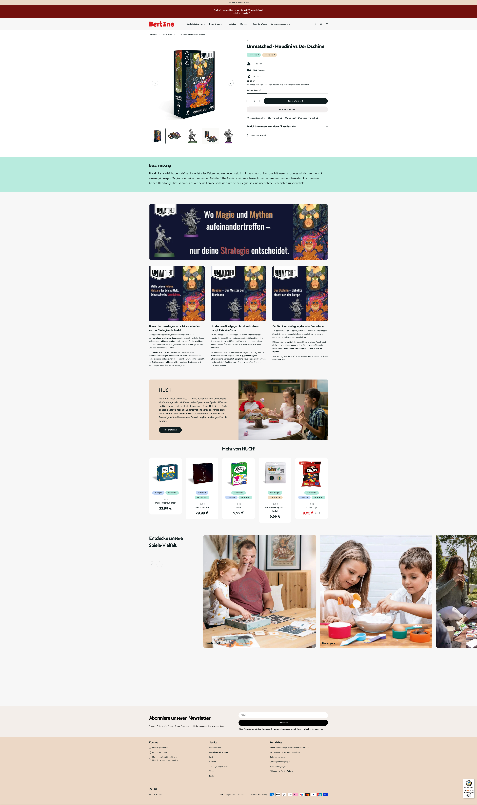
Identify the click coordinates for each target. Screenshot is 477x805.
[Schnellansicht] (176, 465)
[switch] (468, 795)
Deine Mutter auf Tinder (165, 503)
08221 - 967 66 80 (159, 752)
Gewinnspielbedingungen (280, 761)
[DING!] (238, 474)
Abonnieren (283, 722)
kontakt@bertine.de (160, 747)
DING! (238, 507)
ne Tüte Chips (312, 507)
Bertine (158, 794)
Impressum (230, 794)
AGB (221, 794)
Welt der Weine (202, 507)
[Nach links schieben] (155, 83)
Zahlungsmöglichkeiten (218, 766)
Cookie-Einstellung (259, 794)
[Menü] (473, 780)
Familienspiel (254, 54)
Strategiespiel (270, 54)
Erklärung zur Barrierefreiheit (281, 771)
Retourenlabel (215, 747)
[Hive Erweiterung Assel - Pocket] (275, 474)
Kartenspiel (172, 492)
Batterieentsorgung (277, 757)
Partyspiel (158, 492)
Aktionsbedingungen (278, 766)
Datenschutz (243, 794)
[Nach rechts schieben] (231, 83)
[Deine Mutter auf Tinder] (165, 474)
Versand (276, 84)
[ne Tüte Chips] (311, 474)
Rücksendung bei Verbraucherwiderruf (285, 752)
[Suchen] (315, 24)
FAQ (211, 757)
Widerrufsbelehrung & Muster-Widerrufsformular (289, 747)
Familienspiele (167, 34)
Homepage (153, 34)
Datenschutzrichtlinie (303, 729)
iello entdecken (170, 430)
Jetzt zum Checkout (287, 109)
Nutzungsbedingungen (280, 729)
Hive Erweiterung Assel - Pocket (275, 509)
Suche (211, 776)
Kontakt (212, 761)
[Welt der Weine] (202, 474)
